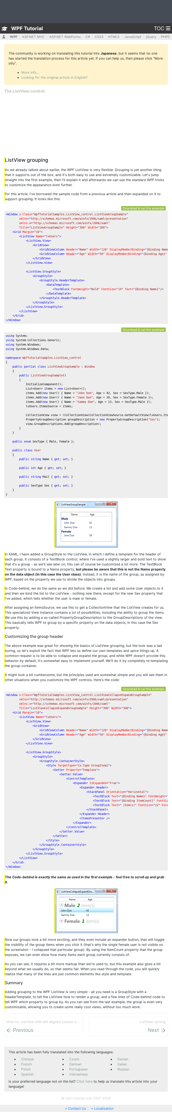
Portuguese (78, 1069)
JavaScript (132, 37)
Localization (103, 1108)
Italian (122, 1064)
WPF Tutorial (27, 28)
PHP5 (165, 37)
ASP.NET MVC (33, 37)
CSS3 (99, 37)
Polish (26, 1069)
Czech (74, 1059)
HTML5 (114, 37)
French (26, 1064)
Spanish (27, 1074)
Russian (123, 1069)
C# (87, 37)
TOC (159, 28)
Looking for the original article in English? (54, 77)
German (75, 1064)
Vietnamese (78, 1074)
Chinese (27, 1059)
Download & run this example (143, 208)
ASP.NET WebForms (65, 37)
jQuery (151, 37)
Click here (85, 1081)
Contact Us (77, 1108)
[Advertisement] (86, 125)
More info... (30, 72)
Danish (122, 1059)
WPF (13, 37)
